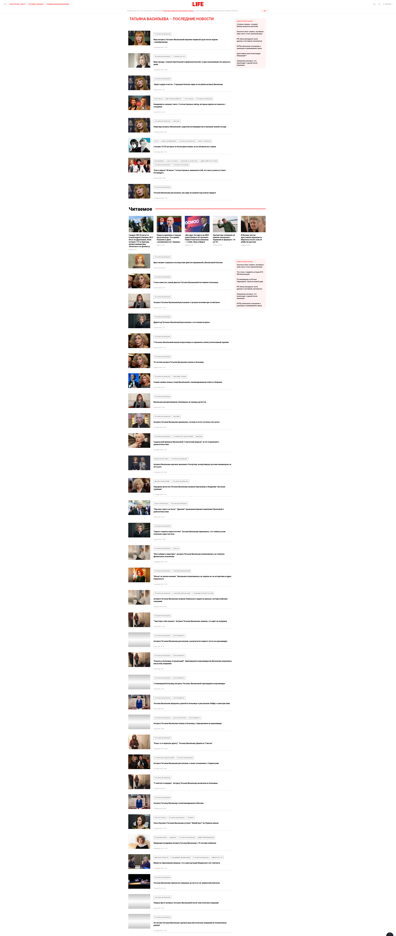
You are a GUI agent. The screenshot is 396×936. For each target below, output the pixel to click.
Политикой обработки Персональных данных (178, 11)
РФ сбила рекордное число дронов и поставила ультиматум (249, 40)
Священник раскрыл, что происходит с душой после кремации (247, 63)
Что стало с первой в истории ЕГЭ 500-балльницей (250, 273)
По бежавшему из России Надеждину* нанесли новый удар (250, 280)
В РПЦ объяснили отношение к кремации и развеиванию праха (249, 47)
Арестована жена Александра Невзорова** (248, 54)
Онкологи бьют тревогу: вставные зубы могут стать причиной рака (250, 32)
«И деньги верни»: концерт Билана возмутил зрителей (247, 25)
